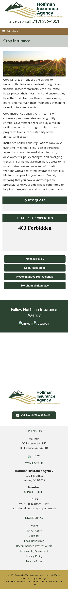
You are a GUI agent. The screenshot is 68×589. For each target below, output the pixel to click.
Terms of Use (34, 561)
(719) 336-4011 (34, 492)
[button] (35, 259)
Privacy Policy (34, 556)
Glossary (34, 536)
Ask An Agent (34, 530)
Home (34, 525)
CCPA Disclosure (47, 581)
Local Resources (34, 541)
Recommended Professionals (34, 546)
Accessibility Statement (34, 551)
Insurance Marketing (13, 581)
